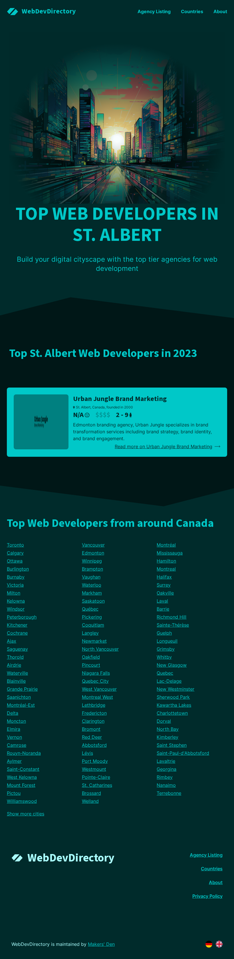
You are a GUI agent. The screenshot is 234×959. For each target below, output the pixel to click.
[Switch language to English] (219, 944)
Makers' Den (101, 944)
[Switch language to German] (208, 944)
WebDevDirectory (70, 858)
